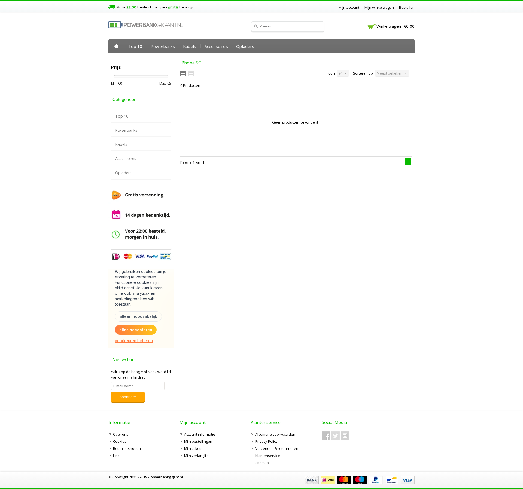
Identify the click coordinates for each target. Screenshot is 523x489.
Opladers (245, 46)
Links (117, 455)
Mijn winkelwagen (379, 7)
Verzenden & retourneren (276, 448)
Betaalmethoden (127, 448)
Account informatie (199, 434)
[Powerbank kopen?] (145, 24)
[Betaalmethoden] (359, 483)
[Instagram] (345, 435)
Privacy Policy (266, 441)
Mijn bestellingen (198, 441)
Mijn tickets (193, 448)
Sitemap (262, 462)
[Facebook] (326, 435)
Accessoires (216, 46)
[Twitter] (335, 435)
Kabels (189, 46)
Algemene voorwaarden (275, 434)
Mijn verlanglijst (197, 455)
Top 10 (135, 46)
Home (116, 46)
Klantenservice (267, 455)
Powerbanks (163, 46)
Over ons (120, 434)
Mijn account (349, 7)
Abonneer (128, 396)
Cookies (119, 441)
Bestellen (407, 7)
